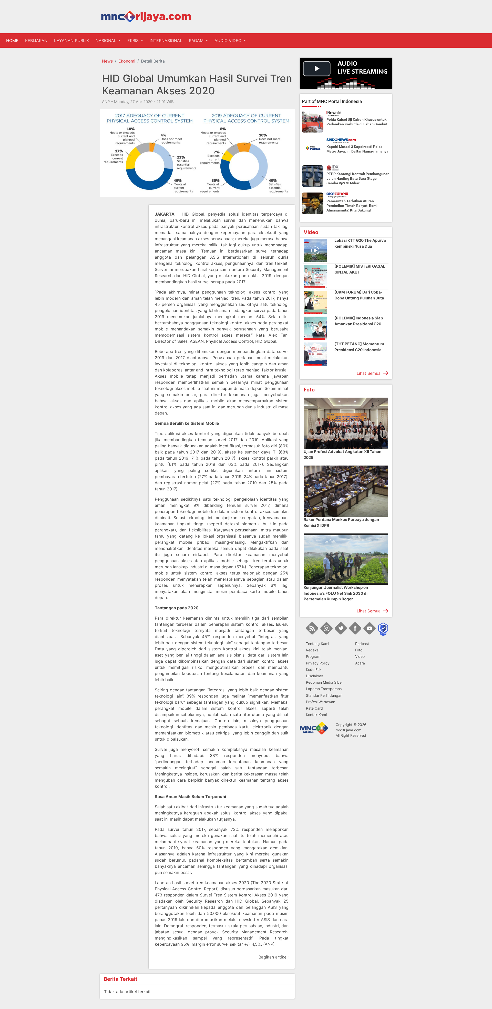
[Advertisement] (120, 282)
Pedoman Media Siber (324, 682)
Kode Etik (314, 669)
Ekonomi (126, 61)
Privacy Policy (318, 663)
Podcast (362, 643)
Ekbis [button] (133, 40)
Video (360, 656)
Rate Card (314, 708)
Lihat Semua (369, 373)
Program (313, 656)
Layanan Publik (71, 40)
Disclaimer (314, 675)
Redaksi (312, 650)
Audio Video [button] (228, 40)
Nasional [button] (107, 40)
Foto (358, 650)
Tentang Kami (317, 643)
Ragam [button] (197, 40)
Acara (360, 663)
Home (13, 40)
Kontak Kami (316, 714)
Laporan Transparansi (324, 689)
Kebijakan (36, 40)
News (107, 61)
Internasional (166, 40)
